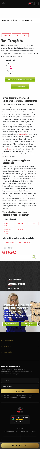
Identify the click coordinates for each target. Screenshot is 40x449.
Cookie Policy (24, 431)
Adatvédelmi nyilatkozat (10, 431)
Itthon (6, 20)
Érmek (15, 20)
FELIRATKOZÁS (20, 391)
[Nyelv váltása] (31, 3)
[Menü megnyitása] (36, 4)
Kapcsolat (33, 431)
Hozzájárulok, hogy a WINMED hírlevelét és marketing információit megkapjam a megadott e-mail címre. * (19, 396)
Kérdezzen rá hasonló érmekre (21, 79)
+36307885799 (21, 86)
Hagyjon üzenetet (29, 324)
